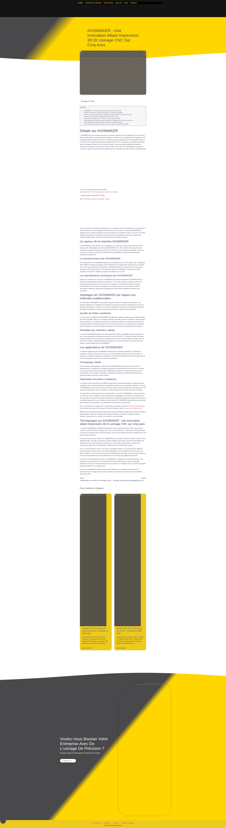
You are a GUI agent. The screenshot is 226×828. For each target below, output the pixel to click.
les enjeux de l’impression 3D (133, 408)
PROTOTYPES (108, 3)
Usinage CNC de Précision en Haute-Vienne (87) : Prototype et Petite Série (95, 630)
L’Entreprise (97, 823)
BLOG (126, 3)
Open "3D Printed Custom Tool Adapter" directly (95, 199)
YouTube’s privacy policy (103, 192)
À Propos (116, 823)
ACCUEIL (80, 3)
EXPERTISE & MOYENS (93, 3)
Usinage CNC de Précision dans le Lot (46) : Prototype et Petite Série (129, 630)
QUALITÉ (119, 3)
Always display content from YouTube (93, 195)
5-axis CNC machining (137, 406)
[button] (127, 101)
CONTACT (133, 3)
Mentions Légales (127, 823)
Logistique (106, 823)
